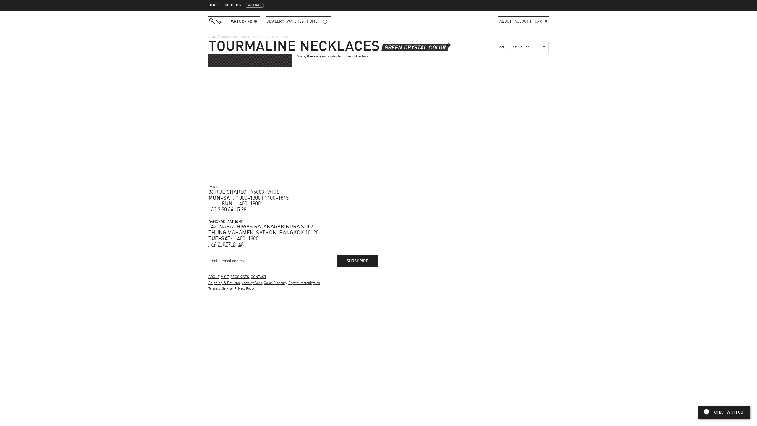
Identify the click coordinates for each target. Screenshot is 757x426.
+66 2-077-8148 (226, 244)
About (505, 22)
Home (212, 37)
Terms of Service (220, 289)
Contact (258, 277)
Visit (225, 277)
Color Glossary (275, 283)
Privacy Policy (244, 289)
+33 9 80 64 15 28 (227, 209)
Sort (501, 47)
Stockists (240, 277)
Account (523, 22)
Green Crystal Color (415, 48)
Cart (541, 22)
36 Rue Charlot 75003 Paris (244, 192)
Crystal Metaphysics (304, 283)
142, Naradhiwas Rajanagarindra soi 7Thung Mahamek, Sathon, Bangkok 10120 (263, 229)
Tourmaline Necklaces (237, 37)
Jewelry (275, 22)
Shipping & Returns (224, 283)
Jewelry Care (252, 283)
